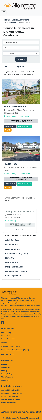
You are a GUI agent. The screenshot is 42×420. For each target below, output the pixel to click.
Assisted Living (12, 249)
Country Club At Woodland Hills (19, 212)
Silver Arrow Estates (15, 106)
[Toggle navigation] (3, 12)
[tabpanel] (21, 175)
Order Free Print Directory (11, 347)
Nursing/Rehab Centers (16, 271)
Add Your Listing (7, 354)
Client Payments (7, 377)
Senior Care (5, 336)
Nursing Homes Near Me (10, 399)
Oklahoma (11, 23)
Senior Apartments (20, 20)
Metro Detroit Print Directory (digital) (15, 350)
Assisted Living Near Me (10, 390)
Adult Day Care (12, 240)
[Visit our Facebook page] (3, 323)
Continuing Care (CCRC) (16, 253)
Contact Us (5, 367)
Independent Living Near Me (11, 393)
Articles (4, 342)
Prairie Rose (10, 164)
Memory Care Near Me (9, 396)
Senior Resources (8, 339)
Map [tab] (22, 67)
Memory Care (11, 244)
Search (21, 59)
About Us (4, 364)
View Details (10, 126)
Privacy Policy (6, 374)
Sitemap (4, 371)
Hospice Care (11, 262)
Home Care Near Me (8, 403)
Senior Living (6, 332)
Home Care (10, 258)
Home (7, 20)
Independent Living (14, 267)
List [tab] (9, 67)
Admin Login (6, 380)
